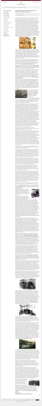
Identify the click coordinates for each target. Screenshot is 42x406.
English (38, 2)
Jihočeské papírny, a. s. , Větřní (27, 338)
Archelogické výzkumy (7, 16)
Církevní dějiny (6, 18)
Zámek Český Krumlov (7, 10)
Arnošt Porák (29, 84)
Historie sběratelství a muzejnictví (8, 27)
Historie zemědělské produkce (20, 15)
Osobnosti (5, 32)
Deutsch (35, 2)
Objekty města (5, 34)
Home (3, 7)
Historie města (6, 13)
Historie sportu (6, 29)
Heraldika (5, 21)
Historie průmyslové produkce (22, 7)
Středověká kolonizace (7, 17)
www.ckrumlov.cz (6, 35)
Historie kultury (6, 26)
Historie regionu (7, 7)
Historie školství (6, 28)
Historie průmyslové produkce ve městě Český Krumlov (23, 393)
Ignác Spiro (32, 82)
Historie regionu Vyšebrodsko (8, 22)
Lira (29, 359)
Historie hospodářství (13, 7)
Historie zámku (6, 12)
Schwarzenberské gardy (19, 187)
